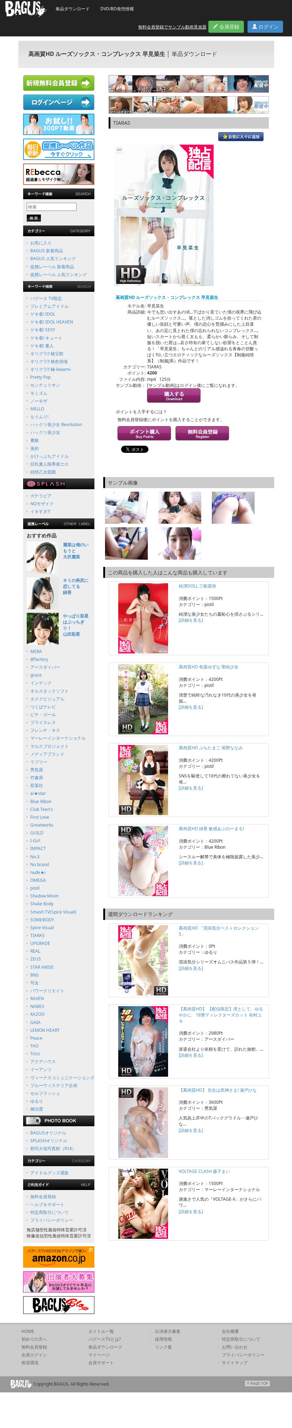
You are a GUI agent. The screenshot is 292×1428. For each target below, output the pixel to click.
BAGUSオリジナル (48, 1133)
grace (36, 675)
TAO (34, 1046)
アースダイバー (45, 667)
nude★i (38, 872)
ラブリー (38, 762)
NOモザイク (42, 504)
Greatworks (41, 825)
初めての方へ (34, 1339)
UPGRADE (40, 943)
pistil (35, 888)
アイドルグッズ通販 (49, 1173)
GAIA (35, 1022)
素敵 (34, 440)
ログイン (267, 26)
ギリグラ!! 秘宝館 (46, 354)
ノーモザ (38, 401)
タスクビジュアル (47, 699)
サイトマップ (234, 1363)
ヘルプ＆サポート (47, 1204)
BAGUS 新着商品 (46, 251)
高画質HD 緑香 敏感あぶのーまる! (211, 829)
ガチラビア (41, 496)
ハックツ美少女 (45, 432)
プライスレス (43, 722)
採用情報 (163, 1339)
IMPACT (38, 848)
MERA (36, 651)
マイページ (99, 1355)
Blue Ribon (40, 801)
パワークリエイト (47, 991)
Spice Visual (42, 928)
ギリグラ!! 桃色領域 (49, 361)
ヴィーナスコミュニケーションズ (62, 1078)
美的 (34, 448)
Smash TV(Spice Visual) (53, 912)
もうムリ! (39, 417)
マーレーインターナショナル (58, 738)
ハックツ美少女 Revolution (56, 424)
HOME (27, 1331)
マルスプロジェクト (49, 746)
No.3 (35, 857)
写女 (34, 983)
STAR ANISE (42, 967)
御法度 (36, 1109)
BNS (34, 975)
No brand (39, 865)
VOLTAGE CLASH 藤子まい (204, 1171)
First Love (39, 817)
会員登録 (228, 26)
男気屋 (36, 770)
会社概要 (230, 1331)
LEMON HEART (45, 1030)
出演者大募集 (168, 1331)
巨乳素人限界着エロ (49, 464)
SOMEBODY (42, 920)
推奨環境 (29, 1363)
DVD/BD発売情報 (117, 9)
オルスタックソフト (49, 691)
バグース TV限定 (46, 298)
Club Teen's (41, 809)
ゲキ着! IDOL (42, 314)
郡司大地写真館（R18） (53, 1148)
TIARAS (37, 935)
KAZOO (37, 1014)
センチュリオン (45, 385)
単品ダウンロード (73, 9)
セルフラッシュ (45, 1093)
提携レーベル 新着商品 (52, 267)
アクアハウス (43, 1062)
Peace (36, 1038)
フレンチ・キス (45, 730)
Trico (35, 1054)
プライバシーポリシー (51, 1220)
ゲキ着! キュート (46, 338)
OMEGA (38, 880)
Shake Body (41, 904)
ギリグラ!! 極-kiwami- (51, 369)
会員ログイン (34, 1355)
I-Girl (35, 841)
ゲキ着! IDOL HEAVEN (51, 322)
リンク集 (163, 1347)
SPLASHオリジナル (48, 1141)
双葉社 (36, 785)
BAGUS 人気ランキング (53, 258)
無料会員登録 (43, 1197)
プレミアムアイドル (49, 306)
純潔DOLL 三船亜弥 (197, 586)
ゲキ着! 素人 (42, 346)
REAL (35, 951)
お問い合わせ (234, 1347)
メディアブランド (47, 754)
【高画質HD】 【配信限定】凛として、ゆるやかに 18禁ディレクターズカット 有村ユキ (221, 1015)
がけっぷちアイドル (49, 456)
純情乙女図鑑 (43, 472)
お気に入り (41, 243)
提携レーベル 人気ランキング (58, 274)
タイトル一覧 (101, 1331)
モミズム (38, 393)
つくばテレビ (43, 707)
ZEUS (35, 959)
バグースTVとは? (104, 1339)
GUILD (36, 833)
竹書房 (36, 778)
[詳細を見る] (191, 620)
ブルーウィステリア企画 (53, 1085)
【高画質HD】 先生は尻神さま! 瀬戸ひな (218, 1090)
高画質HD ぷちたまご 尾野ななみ (211, 748)
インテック (41, 683)
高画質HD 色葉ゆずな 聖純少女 (209, 667)
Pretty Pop (40, 377)
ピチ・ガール (43, 715)
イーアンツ (41, 1069)
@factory (39, 659)
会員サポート (101, 1363)
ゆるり (36, 1101)
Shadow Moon (44, 896)
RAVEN (37, 998)
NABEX (37, 1006)
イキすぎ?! (40, 511)
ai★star (38, 793)
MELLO (37, 409)
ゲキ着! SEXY (42, 330)
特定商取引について (49, 1212)
